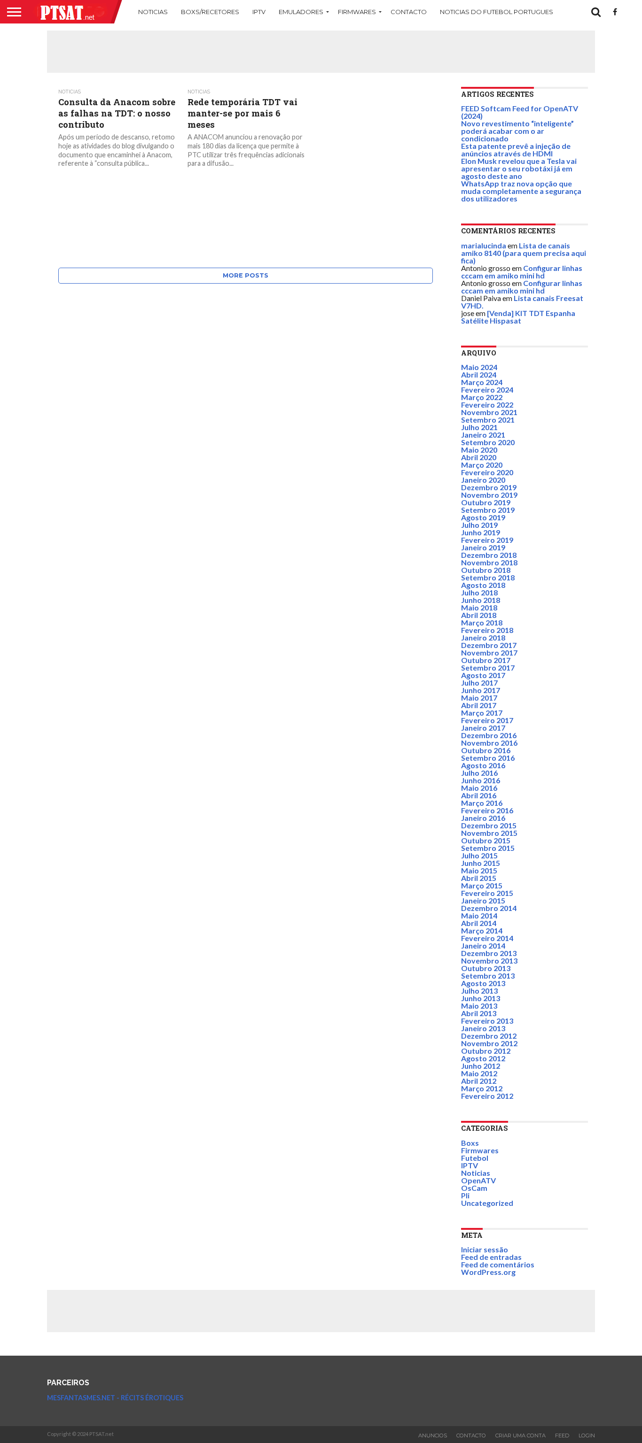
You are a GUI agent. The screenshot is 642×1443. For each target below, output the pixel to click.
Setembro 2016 (488, 757)
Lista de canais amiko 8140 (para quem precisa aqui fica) (523, 253)
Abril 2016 (478, 795)
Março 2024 (481, 382)
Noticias (153, 11)
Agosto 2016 (483, 765)
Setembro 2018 (488, 577)
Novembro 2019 (489, 494)
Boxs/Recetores (210, 11)
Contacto (409, 11)
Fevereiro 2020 (487, 472)
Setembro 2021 (488, 419)
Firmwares (357, 11)
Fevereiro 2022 (487, 404)
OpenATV (478, 1180)
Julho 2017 (479, 682)
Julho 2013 (479, 990)
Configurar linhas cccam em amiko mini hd (521, 271)
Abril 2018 (478, 614)
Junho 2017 (480, 690)
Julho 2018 (479, 592)
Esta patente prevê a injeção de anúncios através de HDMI (516, 149)
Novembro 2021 (489, 412)
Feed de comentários (497, 1264)
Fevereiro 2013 (487, 1020)
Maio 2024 (479, 367)
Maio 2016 (479, 787)
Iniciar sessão (484, 1249)
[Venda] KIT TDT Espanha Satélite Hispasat (518, 317)
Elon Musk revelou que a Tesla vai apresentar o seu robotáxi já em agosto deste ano (519, 168)
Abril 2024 (478, 374)
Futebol (474, 1157)
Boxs (470, 1142)
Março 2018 (481, 622)
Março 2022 (481, 397)
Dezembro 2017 (489, 644)
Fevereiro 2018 (487, 629)
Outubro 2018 (485, 569)
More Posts (245, 275)
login (587, 1435)
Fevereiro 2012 (487, 1095)
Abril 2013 (478, 1013)
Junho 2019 (480, 532)
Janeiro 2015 (483, 900)
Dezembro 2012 (489, 1035)
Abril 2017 (478, 705)
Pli (465, 1195)
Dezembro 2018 (489, 554)
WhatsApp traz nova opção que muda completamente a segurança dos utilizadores (521, 191)
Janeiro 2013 (483, 1028)
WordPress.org (488, 1271)
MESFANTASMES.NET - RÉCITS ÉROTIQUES (115, 1398)
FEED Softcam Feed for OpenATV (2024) (519, 112)
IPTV (259, 11)
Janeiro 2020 (483, 479)
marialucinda (483, 245)
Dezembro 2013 (489, 953)
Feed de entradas (491, 1256)
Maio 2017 (479, 697)
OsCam (474, 1187)
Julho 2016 (479, 772)
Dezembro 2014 (489, 907)
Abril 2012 (478, 1080)
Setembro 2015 (488, 847)
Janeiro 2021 (483, 434)
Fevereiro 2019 (487, 539)
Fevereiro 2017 (487, 720)
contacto (471, 1435)
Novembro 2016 (489, 742)
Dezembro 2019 (489, 487)
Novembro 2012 (489, 1043)
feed (562, 1435)
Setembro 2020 (488, 442)
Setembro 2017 (488, 667)
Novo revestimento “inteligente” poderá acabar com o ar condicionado (517, 131)
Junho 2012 (480, 1065)
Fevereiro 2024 (487, 389)
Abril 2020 (478, 457)
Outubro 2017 (485, 660)
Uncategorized (487, 1202)
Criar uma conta (520, 1435)
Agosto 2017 (483, 675)
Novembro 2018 (489, 562)
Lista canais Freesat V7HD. (522, 301)
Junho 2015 (480, 862)
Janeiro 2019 (483, 547)
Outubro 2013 (485, 968)
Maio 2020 (479, 449)
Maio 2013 (479, 1005)
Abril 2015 (478, 877)
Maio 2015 (479, 870)
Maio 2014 (479, 915)
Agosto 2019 (483, 517)
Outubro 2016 (485, 750)
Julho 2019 (479, 524)
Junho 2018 (480, 599)
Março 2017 (481, 712)
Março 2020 (481, 464)
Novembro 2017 (489, 652)
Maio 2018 (479, 607)
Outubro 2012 (485, 1050)
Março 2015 (481, 885)
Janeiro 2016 (483, 817)
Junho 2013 (480, 998)
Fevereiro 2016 (487, 810)
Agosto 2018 (483, 584)
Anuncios (432, 1435)
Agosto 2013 (483, 983)
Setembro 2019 (488, 509)
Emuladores (301, 11)
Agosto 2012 (483, 1058)
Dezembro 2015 (489, 825)
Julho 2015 (479, 855)
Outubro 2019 (485, 502)
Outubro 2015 (485, 840)
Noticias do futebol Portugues (496, 11)
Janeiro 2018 (483, 637)
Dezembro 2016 (489, 735)
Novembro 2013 (489, 960)
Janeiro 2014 (483, 945)
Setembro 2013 (488, 975)
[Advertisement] (321, 52)
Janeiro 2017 (483, 727)
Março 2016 (481, 802)
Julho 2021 (479, 427)
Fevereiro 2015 (487, 892)
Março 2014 (481, 930)
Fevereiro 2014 (487, 938)
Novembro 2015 (489, 832)
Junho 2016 (480, 780)
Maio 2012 (479, 1073)
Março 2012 (481, 1088)
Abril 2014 (478, 922)
